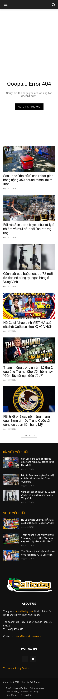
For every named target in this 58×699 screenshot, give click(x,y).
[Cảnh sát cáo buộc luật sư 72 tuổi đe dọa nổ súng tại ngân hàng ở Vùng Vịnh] (29, 257)
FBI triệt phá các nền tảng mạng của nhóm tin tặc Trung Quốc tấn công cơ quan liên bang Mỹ (27, 421)
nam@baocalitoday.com (28, 636)
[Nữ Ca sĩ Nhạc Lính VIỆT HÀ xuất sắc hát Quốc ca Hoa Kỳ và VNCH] (29, 306)
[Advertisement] (29, 40)
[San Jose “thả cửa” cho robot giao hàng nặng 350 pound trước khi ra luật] (29, 159)
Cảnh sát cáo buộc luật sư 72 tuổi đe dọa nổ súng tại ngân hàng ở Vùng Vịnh (28, 278)
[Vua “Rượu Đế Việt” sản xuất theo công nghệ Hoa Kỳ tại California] (11, 555)
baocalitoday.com (24, 611)
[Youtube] (33, 659)
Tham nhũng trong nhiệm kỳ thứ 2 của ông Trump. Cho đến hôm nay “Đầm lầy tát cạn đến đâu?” (28, 372)
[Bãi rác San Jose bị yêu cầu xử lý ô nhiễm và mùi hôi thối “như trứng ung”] (29, 208)
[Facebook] (25, 659)
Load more (28, 435)
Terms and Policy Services (16, 668)
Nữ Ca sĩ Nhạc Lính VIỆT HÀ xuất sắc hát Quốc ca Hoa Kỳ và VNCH (28, 325)
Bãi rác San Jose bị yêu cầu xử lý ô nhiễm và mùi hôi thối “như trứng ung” (28, 229)
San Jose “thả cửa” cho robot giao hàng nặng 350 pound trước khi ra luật (28, 180)
